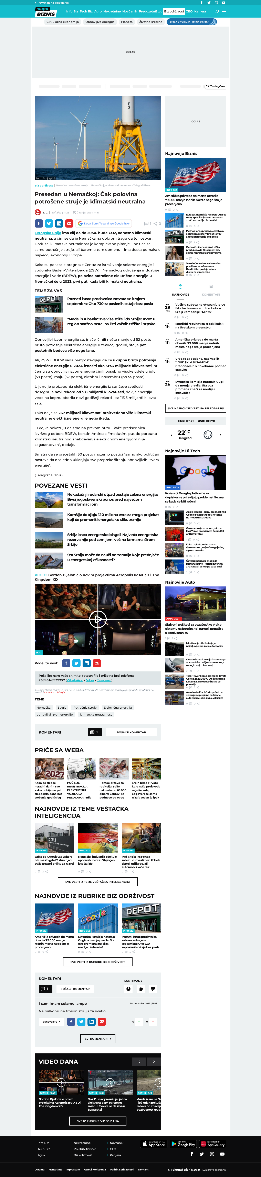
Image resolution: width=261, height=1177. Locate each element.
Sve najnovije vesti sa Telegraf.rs (196, 408)
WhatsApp (75, 680)
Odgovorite (51, 1021)
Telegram (104, 680)
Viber (90, 680)
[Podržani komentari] (141, 989)
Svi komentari (98, 1039)
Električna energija (118, 707)
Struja (62, 707)
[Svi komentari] (128, 989)
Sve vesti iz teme (97, 881)
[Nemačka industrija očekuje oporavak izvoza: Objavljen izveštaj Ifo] (97, 838)
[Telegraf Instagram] (216, 2)
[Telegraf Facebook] (201, 2)
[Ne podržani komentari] (153, 989)
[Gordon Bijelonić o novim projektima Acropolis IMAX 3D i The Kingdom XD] (61, 1082)
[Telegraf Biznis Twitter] (209, 2)
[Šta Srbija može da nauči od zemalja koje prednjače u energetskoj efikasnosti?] (49, 561)
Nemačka (44, 707)
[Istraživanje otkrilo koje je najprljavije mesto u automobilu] (174, 649)
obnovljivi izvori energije (55, 714)
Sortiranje (133, 980)
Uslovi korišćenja (54, 692)
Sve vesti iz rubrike (98, 962)
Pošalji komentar (131, 732)
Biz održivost (44, 185)
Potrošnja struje (85, 707)
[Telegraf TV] (223, 2)
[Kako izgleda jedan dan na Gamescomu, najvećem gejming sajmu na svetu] (174, 550)
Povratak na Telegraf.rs (53, 2)
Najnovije (181, 153)
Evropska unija (48, 233)
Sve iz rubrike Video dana (98, 1121)
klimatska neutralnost (96, 714)
